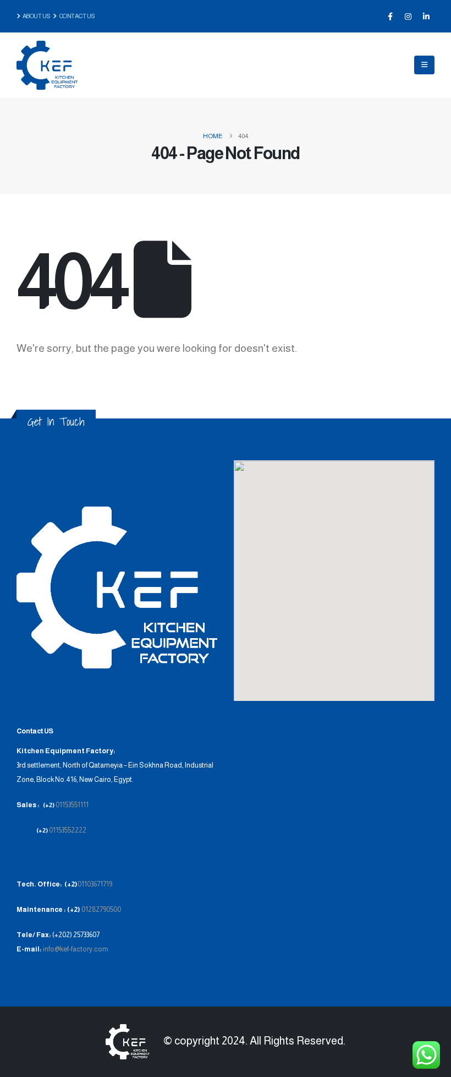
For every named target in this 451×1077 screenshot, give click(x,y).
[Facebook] (390, 16)
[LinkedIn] (426, 16)
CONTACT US (77, 16)
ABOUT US (38, 16)
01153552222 (67, 830)
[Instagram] (408, 16)
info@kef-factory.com (75, 949)
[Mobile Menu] (424, 65)
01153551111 (72, 805)
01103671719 (95, 884)
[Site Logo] (47, 65)
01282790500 (101, 909)
